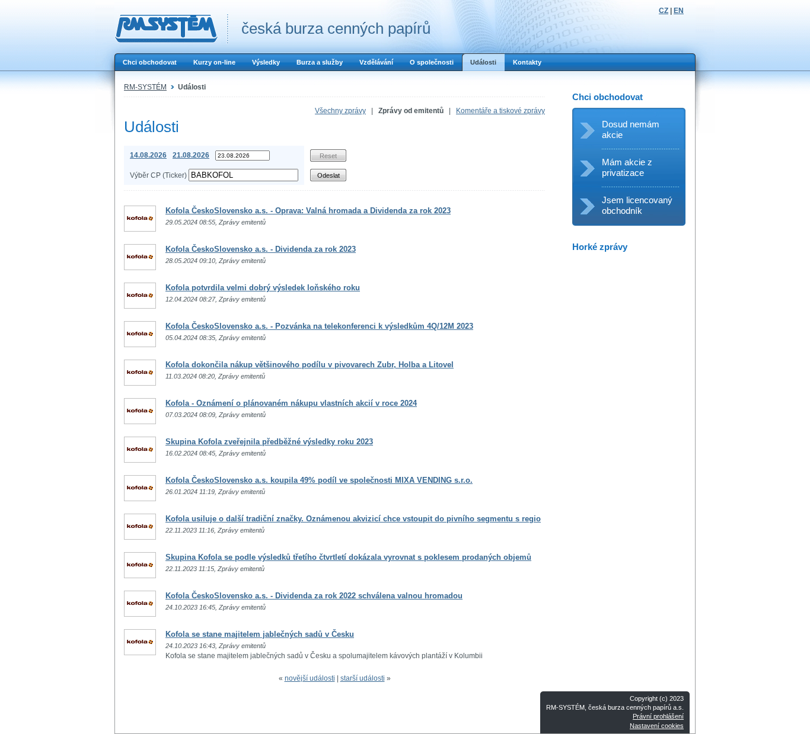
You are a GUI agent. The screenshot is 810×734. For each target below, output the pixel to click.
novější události (310, 678)
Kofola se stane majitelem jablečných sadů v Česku (259, 634)
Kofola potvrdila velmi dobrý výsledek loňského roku (262, 287)
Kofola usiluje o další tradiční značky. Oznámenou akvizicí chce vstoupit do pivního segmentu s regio (353, 518)
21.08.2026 (191, 155)
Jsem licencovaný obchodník (637, 205)
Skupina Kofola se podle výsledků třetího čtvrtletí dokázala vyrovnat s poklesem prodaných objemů (348, 557)
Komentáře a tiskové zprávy (500, 111)
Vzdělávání (376, 62)
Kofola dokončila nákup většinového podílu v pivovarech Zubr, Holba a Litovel (309, 364)
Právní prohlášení (658, 716)
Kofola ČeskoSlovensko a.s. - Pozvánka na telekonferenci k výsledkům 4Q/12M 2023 (319, 326)
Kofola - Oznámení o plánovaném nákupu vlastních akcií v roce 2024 (291, 403)
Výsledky (266, 62)
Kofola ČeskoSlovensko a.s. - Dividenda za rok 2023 (260, 249)
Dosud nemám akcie (630, 129)
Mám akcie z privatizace (627, 167)
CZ (663, 11)
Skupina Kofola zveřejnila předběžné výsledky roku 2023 (269, 441)
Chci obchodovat (150, 62)
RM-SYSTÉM (145, 87)
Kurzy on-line (214, 62)
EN (679, 11)
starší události (362, 678)
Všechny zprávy (340, 111)
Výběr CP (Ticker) (158, 175)
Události (483, 62)
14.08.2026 (148, 155)
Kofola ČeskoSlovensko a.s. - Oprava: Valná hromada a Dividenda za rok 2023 (308, 210)
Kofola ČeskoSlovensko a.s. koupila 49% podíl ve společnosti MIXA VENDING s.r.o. (319, 480)
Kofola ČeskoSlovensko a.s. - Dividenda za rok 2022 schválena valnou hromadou (314, 595)
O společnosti (432, 62)
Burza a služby (319, 62)
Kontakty (527, 62)
